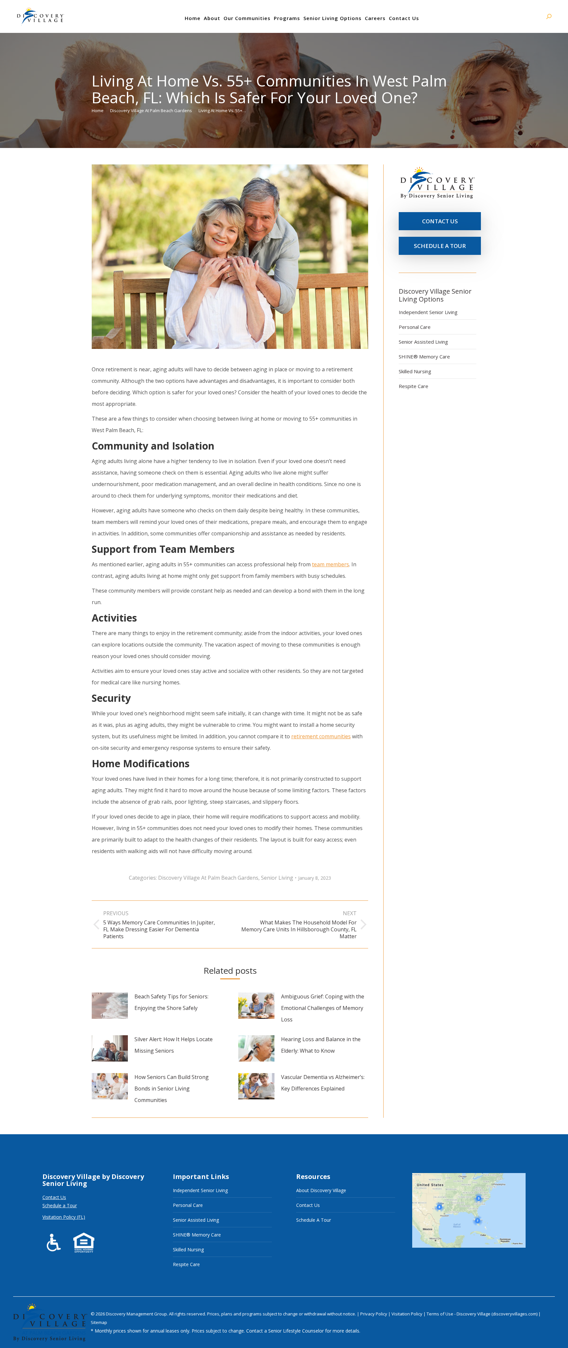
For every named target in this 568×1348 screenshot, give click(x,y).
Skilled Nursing (415, 371)
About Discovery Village (321, 1190)
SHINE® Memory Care (424, 356)
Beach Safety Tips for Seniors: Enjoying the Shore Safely (171, 1002)
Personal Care (415, 327)
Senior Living (277, 877)
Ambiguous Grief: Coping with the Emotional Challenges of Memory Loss (322, 1008)
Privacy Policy (374, 1314)
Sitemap (99, 1322)
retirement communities (321, 736)
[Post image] (110, 1006)
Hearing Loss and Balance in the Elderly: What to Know (321, 1045)
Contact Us (54, 1197)
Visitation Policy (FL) (63, 1217)
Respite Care (413, 386)
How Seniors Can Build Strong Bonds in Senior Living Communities (171, 1088)
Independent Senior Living (428, 312)
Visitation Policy (407, 1314)
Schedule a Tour (59, 1205)
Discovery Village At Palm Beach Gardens (208, 877)
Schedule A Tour (313, 1220)
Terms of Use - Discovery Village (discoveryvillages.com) (482, 1314)
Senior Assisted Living (423, 341)
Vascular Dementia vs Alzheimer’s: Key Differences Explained (323, 1082)
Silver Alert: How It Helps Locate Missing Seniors (173, 1045)
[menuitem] (193, 18)
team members (330, 564)
